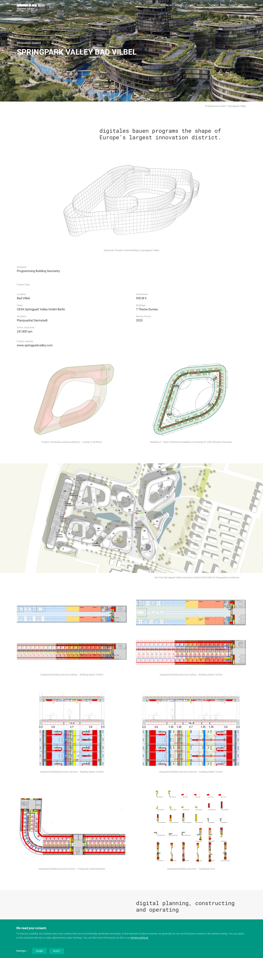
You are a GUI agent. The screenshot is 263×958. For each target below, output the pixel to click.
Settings (21, 950)
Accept (39, 951)
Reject (56, 951)
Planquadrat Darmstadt (32, 320)
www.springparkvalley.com (35, 345)
